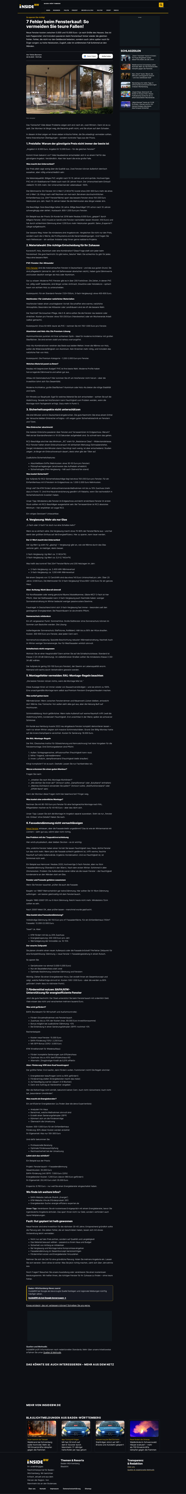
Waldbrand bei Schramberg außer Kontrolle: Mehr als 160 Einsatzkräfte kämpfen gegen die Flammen (145, 66)
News (48, 10)
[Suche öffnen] (161, 5)
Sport (108, 10)
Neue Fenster (32, 828)
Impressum (54, 1489)
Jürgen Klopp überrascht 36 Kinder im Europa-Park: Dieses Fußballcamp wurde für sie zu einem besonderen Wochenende (143, 95)
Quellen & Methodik (52, 1352)
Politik (66, 10)
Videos (116, 10)
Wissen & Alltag (87, 10)
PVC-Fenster (32, 268)
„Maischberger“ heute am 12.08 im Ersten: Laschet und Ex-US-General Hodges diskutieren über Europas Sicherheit (143, 105)
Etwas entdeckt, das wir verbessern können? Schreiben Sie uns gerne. (58, 1305)
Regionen (56, 10)
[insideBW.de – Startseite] (29, 6)
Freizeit (75, 10)
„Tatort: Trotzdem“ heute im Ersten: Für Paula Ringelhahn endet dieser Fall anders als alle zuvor (144, 57)
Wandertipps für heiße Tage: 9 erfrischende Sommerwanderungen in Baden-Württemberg (144, 85)
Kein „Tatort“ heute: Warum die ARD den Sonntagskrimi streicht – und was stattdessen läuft (143, 76)
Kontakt (43, 1489)
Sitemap (88, 1489)
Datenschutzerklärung (72, 1489)
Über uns (31, 1489)
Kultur (99, 10)
